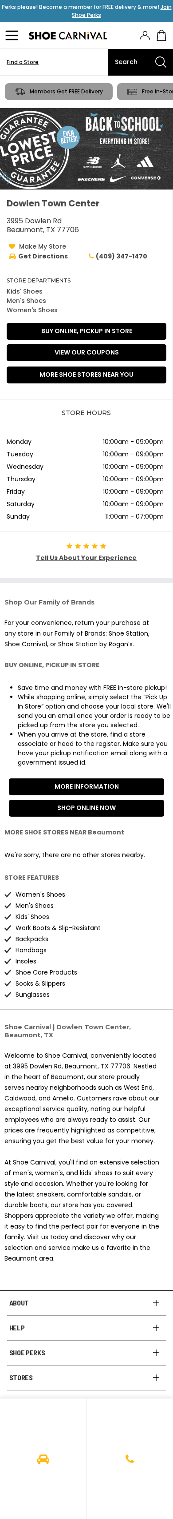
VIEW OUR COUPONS (87, 352)
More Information (87, 786)
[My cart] (161, 35)
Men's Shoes (26, 300)
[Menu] (13, 35)
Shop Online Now (86, 807)
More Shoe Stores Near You (86, 374)
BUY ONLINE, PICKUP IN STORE (86, 330)
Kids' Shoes (25, 291)
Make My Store (42, 246)
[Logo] (68, 36)
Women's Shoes (32, 310)
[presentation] (145, 35)
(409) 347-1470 (121, 256)
